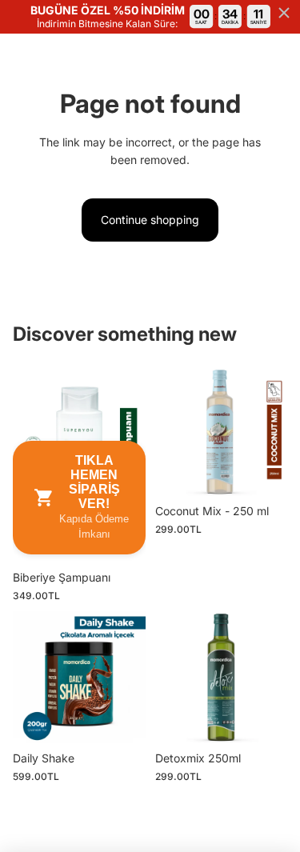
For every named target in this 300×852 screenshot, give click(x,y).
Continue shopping (150, 219)
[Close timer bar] (284, 12)
